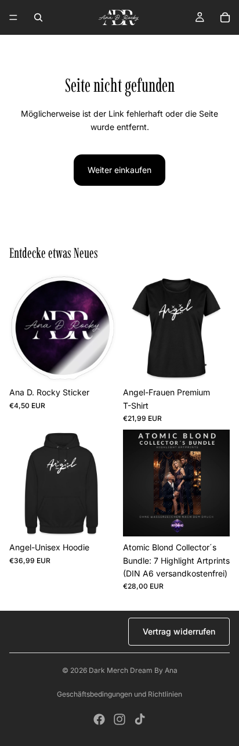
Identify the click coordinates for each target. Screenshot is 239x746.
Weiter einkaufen (119, 170)
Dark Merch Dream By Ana (133, 670)
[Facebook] (99, 719)
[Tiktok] (140, 719)
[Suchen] (38, 17)
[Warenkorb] (225, 17)
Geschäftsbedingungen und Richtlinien (119, 694)
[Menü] (13, 17)
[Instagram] (119, 719)
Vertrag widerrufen (179, 631)
